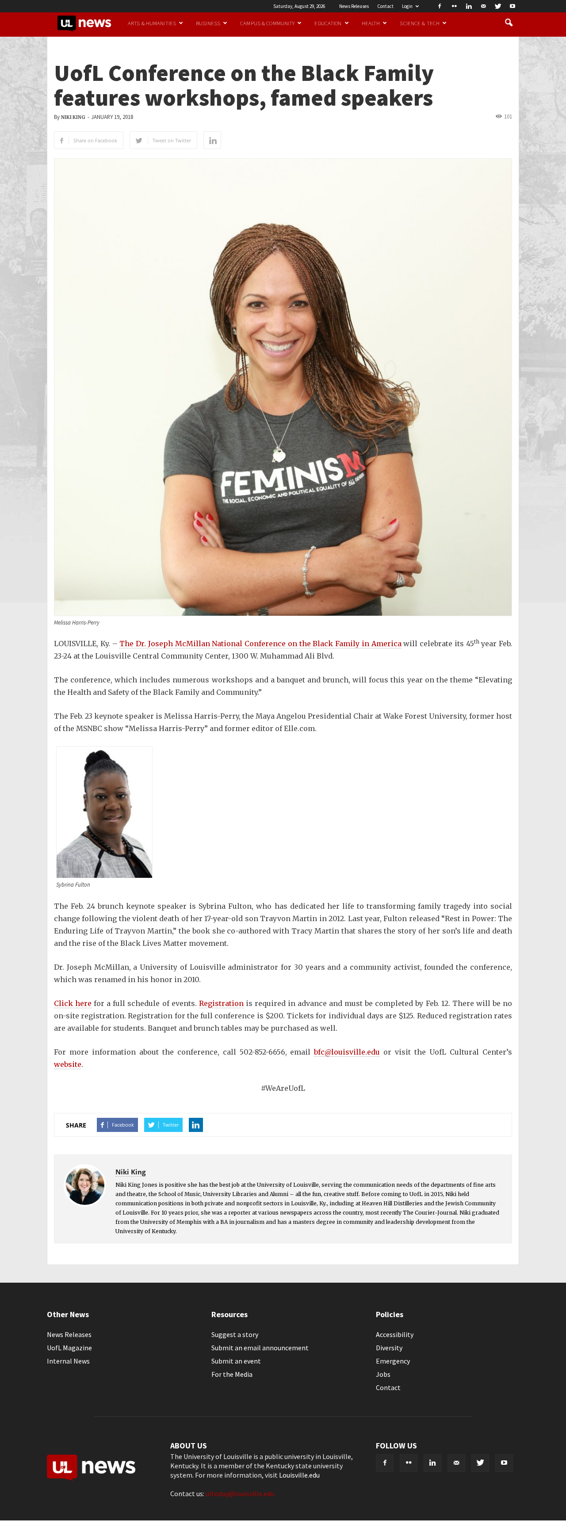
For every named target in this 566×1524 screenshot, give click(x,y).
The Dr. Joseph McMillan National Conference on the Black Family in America (260, 643)
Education (327, 23)
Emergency (393, 1360)
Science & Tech (420, 23)
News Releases (354, 6)
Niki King (73, 117)
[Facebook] (439, 6)
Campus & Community (267, 23)
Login (407, 6)
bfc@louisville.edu (347, 1052)
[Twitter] (498, 6)
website (67, 1064)
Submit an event (236, 1360)
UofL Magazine (69, 1347)
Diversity (389, 1347)
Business (208, 23)
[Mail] (483, 6)
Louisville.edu (299, 1475)
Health (371, 23)
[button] (508, 23)
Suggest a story (234, 1334)
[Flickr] (454, 6)
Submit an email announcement (260, 1347)
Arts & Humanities (152, 23)
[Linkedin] (468, 6)
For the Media (231, 1374)
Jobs (383, 1374)
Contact (385, 6)
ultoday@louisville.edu (240, 1493)
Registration (221, 1003)
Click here (73, 1003)
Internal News (68, 1360)
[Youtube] (512, 6)
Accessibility (394, 1334)
